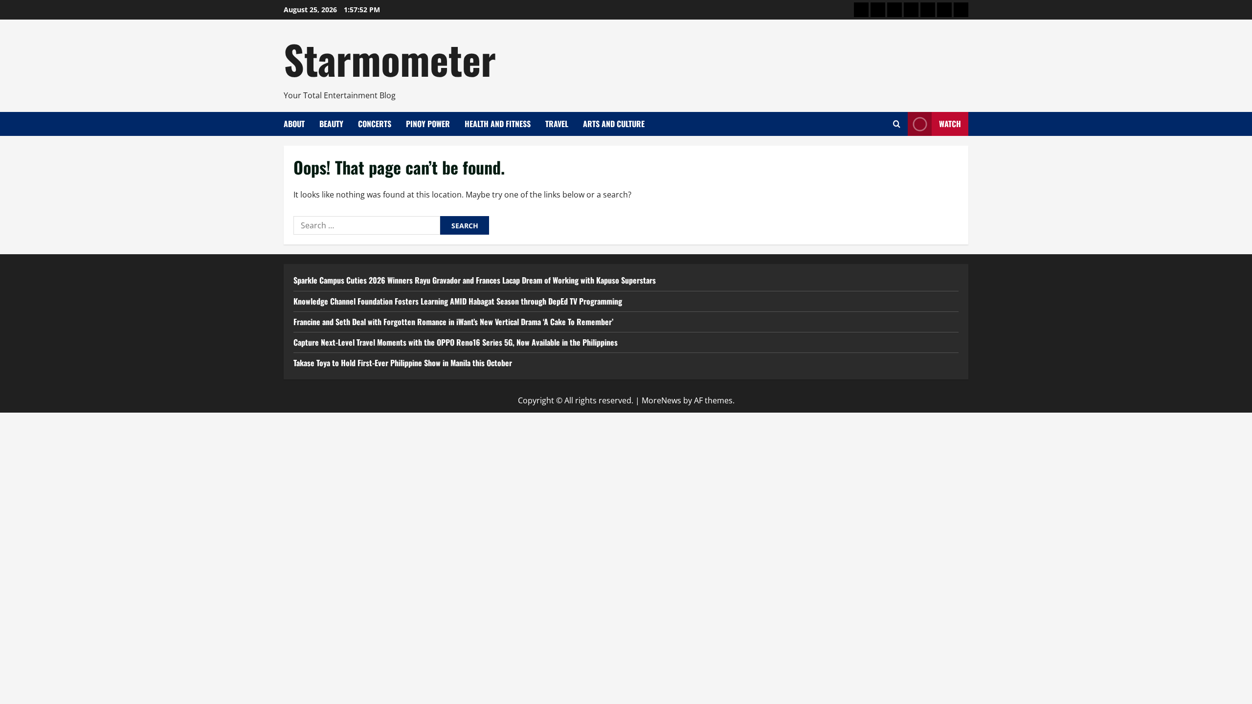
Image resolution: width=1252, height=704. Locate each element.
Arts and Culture (614, 124)
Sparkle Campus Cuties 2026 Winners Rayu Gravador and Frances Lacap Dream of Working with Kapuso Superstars (474, 280)
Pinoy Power (428, 124)
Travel (556, 124)
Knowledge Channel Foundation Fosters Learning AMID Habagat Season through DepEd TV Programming (457, 301)
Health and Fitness (498, 124)
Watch (950, 124)
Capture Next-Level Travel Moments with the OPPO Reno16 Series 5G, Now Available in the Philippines (455, 342)
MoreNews (661, 400)
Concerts (374, 124)
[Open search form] (896, 123)
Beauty (331, 124)
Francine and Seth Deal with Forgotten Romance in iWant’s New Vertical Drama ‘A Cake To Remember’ (453, 322)
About (294, 124)
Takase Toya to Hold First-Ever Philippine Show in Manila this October (402, 363)
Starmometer (390, 58)
